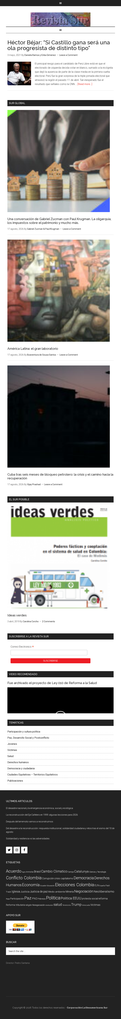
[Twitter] (9, 850)
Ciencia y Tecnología (97, 872)
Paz (27, 897)
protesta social (90, 898)
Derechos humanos (18, 762)
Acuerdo (13, 871)
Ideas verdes (17, 615)
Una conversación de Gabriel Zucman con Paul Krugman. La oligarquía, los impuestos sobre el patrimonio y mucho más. (59, 221)
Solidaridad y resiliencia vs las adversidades (27, 838)
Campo (71, 872)
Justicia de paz (39, 891)
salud (58, 904)
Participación (17, 898)
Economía (31, 884)
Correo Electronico (22, 647)
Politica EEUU (71, 898)
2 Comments (48, 621)
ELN (97, 885)
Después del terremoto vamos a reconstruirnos (29, 821)
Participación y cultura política (23, 731)
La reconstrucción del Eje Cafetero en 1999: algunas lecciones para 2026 (42, 815)
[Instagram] (17, 850)
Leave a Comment (68, 55)
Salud (10, 756)
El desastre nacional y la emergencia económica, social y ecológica (39, 808)
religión (28, 905)
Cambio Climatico (54, 871)
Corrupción (48, 878)
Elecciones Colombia (74, 884)
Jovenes (12, 743)
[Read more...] (85, 84)
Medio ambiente (56, 891)
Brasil (37, 871)
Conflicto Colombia (24, 877)
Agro (23, 872)
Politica (53, 898)
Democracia (84, 878)
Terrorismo (66, 905)
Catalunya (81, 871)
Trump (76, 905)
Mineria (70, 891)
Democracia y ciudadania (21, 768)
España (102, 886)
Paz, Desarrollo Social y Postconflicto (28, 737)
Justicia (24, 891)
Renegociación (38, 905)
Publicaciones (15, 780)
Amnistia (29, 872)
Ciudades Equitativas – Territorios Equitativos (32, 774)
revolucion (49, 905)
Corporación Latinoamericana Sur (60, 19)
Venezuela (86, 905)
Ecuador (43, 886)
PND (34, 898)
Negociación (83, 891)
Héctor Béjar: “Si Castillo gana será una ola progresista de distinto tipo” (58, 45)
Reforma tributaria (15, 905)
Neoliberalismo (104, 891)
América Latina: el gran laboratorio (32, 349)
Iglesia (16, 891)
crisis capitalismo (63, 878)
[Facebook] (24, 850)
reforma (103, 898)
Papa (8, 899)
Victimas (12, 750)
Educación (51, 886)
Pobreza (42, 899)
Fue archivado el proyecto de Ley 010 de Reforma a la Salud (52, 683)
